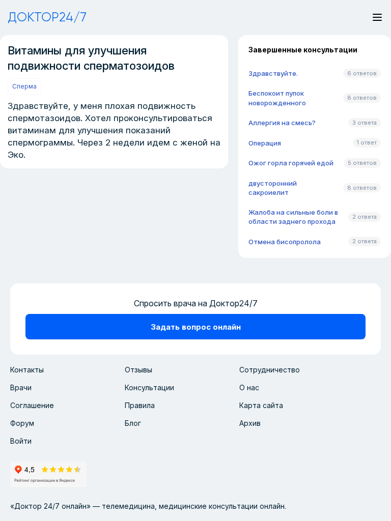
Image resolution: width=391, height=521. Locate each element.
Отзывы (138, 369)
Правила (140, 405)
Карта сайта (261, 405)
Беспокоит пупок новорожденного (277, 97)
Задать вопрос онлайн (196, 327)
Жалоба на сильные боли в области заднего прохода (293, 216)
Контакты (27, 369)
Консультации (149, 387)
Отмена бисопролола (284, 242)
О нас (249, 387)
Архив (250, 423)
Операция (264, 143)
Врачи (21, 387)
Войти (21, 441)
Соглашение (32, 405)
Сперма (24, 86)
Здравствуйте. (273, 73)
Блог (133, 423)
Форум (22, 423)
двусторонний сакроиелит (272, 187)
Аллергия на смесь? (282, 123)
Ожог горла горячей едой (290, 163)
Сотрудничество (269, 369)
